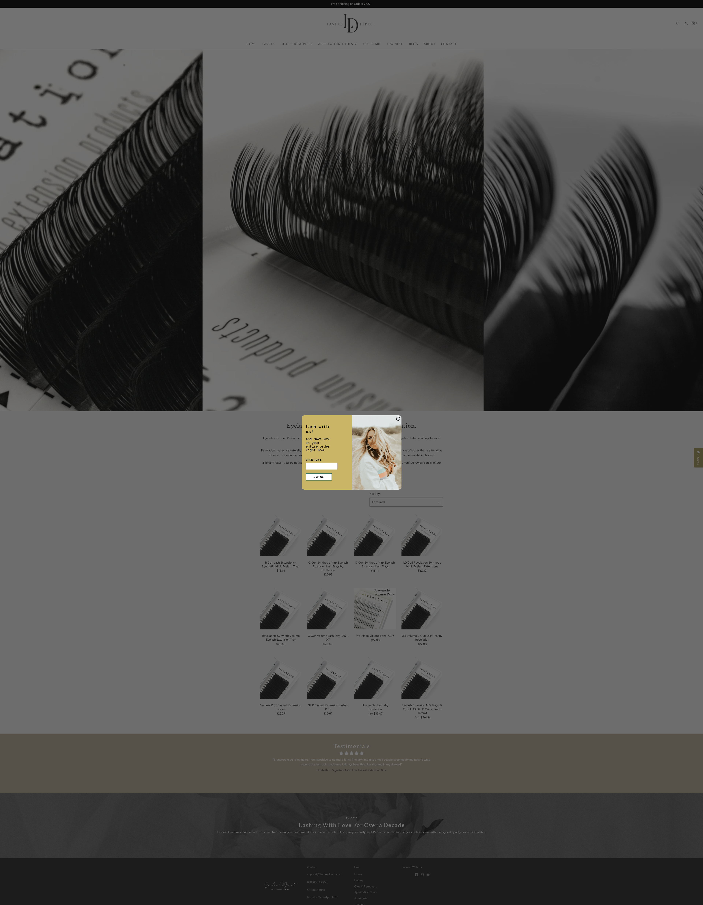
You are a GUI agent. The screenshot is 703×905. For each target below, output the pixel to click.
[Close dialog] (398, 418)
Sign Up (319, 476)
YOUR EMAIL (314, 460)
